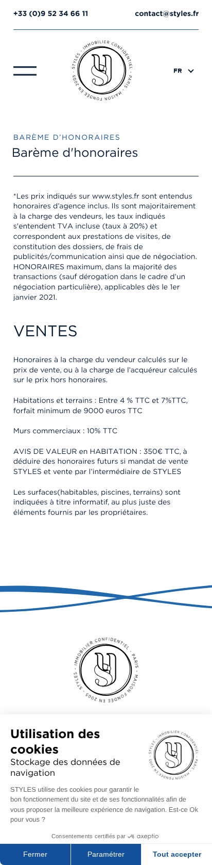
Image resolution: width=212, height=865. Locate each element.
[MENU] (25, 70)
